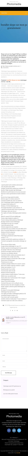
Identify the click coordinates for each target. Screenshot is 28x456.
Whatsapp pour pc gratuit (9, 389)
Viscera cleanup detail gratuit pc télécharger (12, 220)
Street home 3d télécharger (8, 260)
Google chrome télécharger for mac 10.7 (11, 246)
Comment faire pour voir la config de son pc (12, 283)
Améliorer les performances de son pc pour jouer (13, 192)
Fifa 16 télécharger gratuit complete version (12, 202)
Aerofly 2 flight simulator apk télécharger (11, 190)
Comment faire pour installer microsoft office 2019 (13, 228)
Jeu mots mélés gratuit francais (10, 393)
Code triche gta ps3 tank (7, 225)
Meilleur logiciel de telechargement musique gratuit (14, 248)
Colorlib (18, 453)
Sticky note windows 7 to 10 (8, 267)
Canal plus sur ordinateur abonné (9, 253)
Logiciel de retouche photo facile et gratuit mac (13, 209)
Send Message (8, 372)
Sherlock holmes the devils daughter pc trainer (12, 285)
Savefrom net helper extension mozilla (10, 251)
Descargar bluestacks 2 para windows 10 (11, 207)
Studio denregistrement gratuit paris (14, 443)
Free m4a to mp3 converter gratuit (9, 297)
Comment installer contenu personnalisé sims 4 (13, 255)
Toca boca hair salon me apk (8, 270)
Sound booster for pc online (8, 269)
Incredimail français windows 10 (9, 295)
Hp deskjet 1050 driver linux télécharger (11, 249)
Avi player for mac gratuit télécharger (10, 290)
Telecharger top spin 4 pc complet (9, 223)
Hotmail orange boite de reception (9, 227)
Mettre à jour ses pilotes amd (8, 276)
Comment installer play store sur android (11, 200)
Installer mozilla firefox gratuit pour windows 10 (13, 188)
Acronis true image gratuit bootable (10, 197)
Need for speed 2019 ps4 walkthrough (10, 216)
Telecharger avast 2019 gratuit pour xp (12, 386)
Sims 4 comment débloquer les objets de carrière (13, 230)
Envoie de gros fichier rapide (8, 244)
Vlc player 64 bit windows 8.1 (8, 204)
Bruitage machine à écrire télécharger (10, 221)
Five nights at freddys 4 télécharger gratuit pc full (13, 293)
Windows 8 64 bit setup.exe (8, 232)
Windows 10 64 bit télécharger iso (9, 206)
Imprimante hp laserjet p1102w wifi (14, 444)
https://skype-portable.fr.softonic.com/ (11, 66)
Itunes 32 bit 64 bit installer (8, 281)
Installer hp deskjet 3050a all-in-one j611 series (13, 263)
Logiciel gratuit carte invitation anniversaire (12, 185)
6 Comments (5, 67)
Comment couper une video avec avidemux (12, 300)
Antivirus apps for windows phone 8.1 (10, 199)
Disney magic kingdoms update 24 (9, 218)
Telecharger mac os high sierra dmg (10, 256)
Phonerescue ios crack (7, 262)
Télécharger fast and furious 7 (8, 292)
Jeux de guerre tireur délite (8, 186)
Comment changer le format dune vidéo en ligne (13, 258)
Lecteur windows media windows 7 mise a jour (13, 274)
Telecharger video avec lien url (8, 211)
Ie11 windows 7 (14, 437)
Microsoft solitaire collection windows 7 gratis (12, 265)
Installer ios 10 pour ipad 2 (8, 234)
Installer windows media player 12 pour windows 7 (14, 299)
